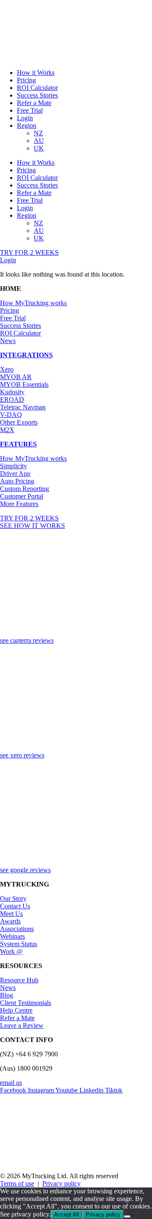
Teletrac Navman (23, 407)
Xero (7, 369)
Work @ (11, 951)
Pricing (26, 80)
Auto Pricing (17, 481)
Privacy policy (61, 1183)
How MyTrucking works (33, 302)
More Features (19, 503)
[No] (127, 1216)
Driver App (15, 473)
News (8, 340)
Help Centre (16, 1010)
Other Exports (19, 422)
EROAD (12, 399)
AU (39, 140)
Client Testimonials (25, 1002)
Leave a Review (21, 1025)
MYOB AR (16, 376)
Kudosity (12, 392)
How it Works (35, 72)
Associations (17, 928)
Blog (6, 995)
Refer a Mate (34, 102)
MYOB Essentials (24, 384)
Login (25, 117)
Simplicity (13, 466)
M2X (7, 429)
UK (39, 148)
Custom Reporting (24, 488)
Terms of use (17, 1183)
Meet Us (11, 913)
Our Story (13, 898)
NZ (38, 133)
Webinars (12, 936)
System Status (18, 943)
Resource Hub (19, 980)
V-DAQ (11, 414)
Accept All (66, 1214)
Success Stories (37, 95)
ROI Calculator (37, 87)
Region (26, 125)
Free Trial (30, 110)
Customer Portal (21, 496)
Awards (10, 921)
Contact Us (15, 906)
